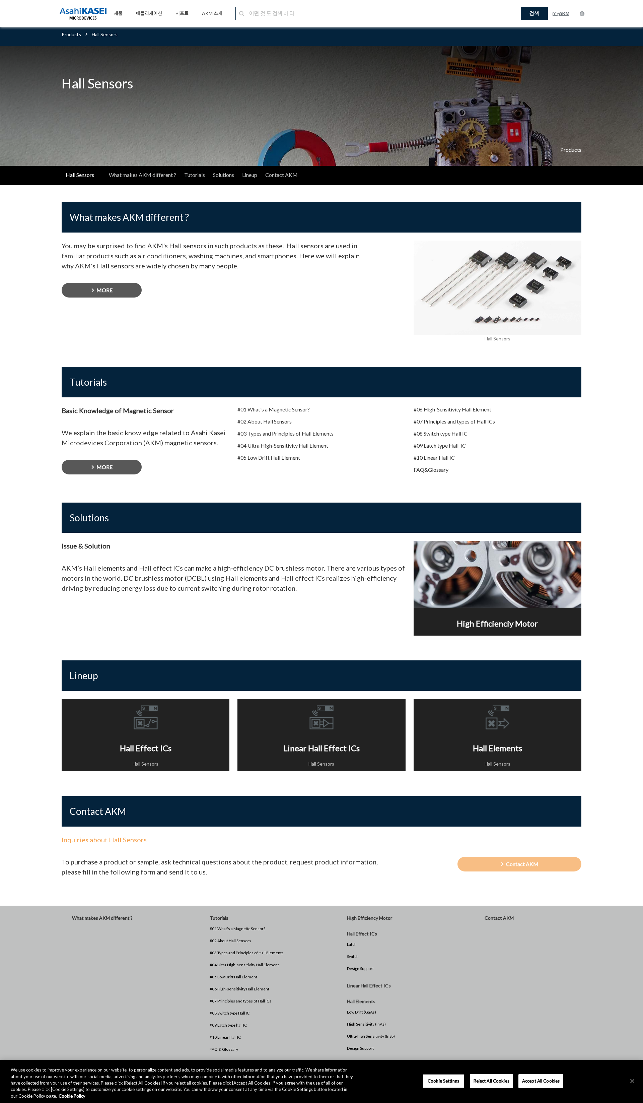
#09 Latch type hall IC (228, 1025)
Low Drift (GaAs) (361, 1012)
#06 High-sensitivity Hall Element (239, 988)
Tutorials (194, 175)
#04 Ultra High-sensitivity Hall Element (244, 964)
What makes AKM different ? (142, 175)
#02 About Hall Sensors (230, 940)
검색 (534, 13)
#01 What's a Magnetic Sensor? (237, 928)
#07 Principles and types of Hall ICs (240, 1000)
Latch (352, 944)
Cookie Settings (443, 1081)
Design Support (360, 968)
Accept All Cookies (541, 1081)
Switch (353, 956)
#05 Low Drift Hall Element (233, 976)
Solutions (223, 175)
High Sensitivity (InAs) (366, 1024)
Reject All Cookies (491, 1081)
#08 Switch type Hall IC (229, 1013)
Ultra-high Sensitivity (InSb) (371, 1036)
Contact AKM (281, 175)
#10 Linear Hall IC (225, 1037)
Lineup (249, 175)
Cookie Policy (72, 1096)
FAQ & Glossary (224, 1049)
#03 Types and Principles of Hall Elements (247, 952)
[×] (632, 1081)
